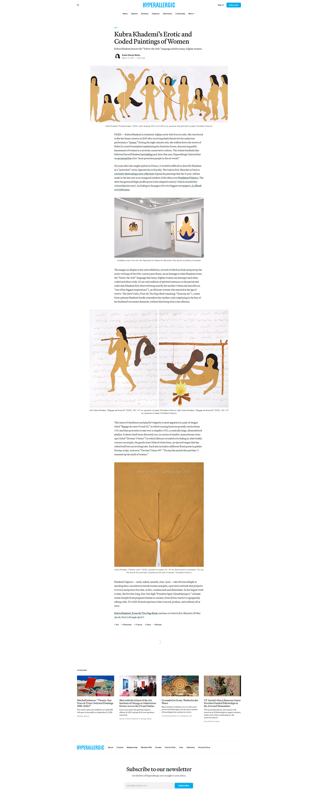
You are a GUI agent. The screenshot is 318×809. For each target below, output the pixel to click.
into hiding (147, 154)
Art (116, 28)
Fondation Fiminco (188, 177)
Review (158, 624)
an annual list (124, 158)
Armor (132, 142)
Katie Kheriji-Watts (131, 55)
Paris (148, 624)
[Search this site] (78, 5)
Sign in (221, 5)
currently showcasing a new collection (134, 173)
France (139, 624)
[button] (191, 14)
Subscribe (233, 5)
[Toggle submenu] (194, 13)
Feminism (127, 624)
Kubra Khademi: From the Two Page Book (136, 613)
